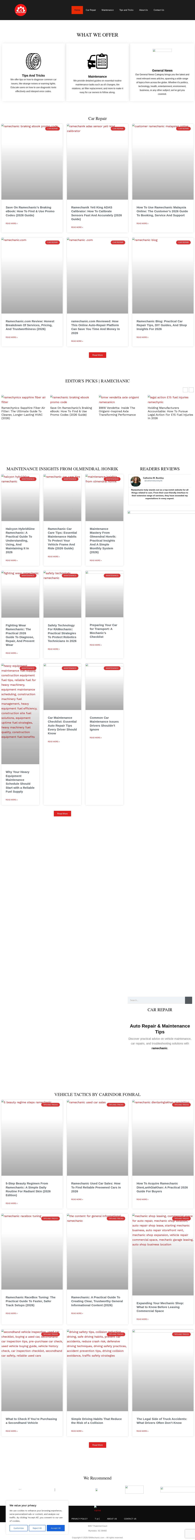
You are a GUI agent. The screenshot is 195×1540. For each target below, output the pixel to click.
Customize (19, 1528)
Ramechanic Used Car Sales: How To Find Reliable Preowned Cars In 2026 (96, 1187)
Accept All (56, 1528)
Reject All (37, 1528)
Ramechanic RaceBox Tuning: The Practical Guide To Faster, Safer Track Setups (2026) (31, 1301)
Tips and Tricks (126, 10)
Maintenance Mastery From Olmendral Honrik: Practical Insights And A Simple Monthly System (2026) (103, 540)
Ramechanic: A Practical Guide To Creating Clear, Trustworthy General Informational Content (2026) (97, 1301)
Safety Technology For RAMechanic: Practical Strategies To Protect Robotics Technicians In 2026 (62, 633)
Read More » (12, 223)
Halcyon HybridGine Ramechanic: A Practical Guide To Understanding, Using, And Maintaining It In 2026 (20, 540)
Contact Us (159, 10)
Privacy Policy (80, 1519)
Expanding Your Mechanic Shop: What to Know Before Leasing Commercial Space (160, 1307)
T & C (97, 1519)
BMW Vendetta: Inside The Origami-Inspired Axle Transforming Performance (117, 411)
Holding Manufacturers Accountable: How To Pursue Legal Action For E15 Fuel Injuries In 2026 (170, 413)
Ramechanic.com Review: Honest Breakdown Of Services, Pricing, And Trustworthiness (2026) (30, 325)
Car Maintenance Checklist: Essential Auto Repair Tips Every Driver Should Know (62, 725)
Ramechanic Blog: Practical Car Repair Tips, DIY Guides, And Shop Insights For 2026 (162, 325)
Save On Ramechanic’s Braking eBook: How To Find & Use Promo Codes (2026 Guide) (30, 211)
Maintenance (108, 10)
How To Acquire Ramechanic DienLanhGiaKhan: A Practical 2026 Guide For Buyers (162, 1187)
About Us (143, 10)
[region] (37, 1517)
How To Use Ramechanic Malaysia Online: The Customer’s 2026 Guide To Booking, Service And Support (162, 211)
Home (77, 10)
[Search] (188, 1000)
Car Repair (91, 10)
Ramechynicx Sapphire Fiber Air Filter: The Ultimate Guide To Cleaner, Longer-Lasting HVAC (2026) (23, 413)
